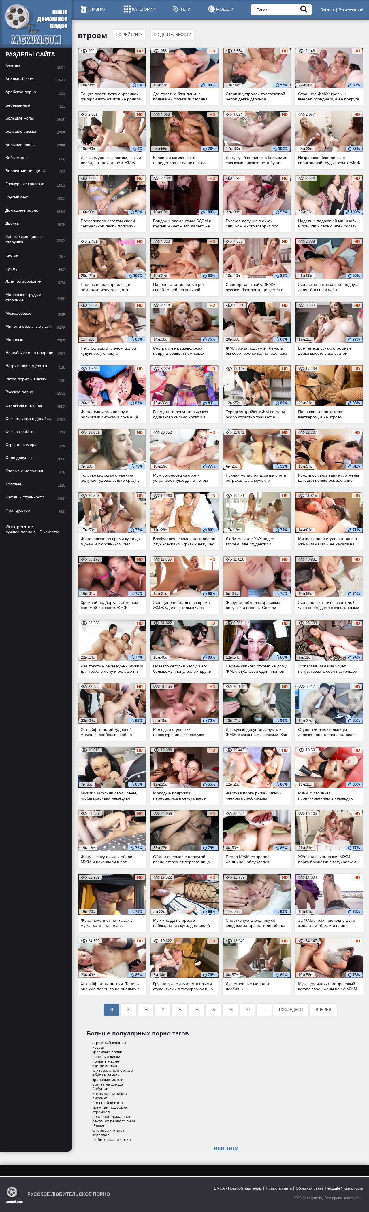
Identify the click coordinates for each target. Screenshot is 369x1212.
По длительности (172, 35)
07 (214, 1010)
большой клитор (107, 1102)
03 (146, 1010)
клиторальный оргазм (112, 1070)
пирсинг (99, 1098)
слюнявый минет (108, 1130)
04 (163, 1010)
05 (180, 1010)
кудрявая (101, 1135)
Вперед (323, 1010)
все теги (226, 1148)
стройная (101, 1111)
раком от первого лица (113, 1121)
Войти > (327, 9)
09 (248, 1010)
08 (231, 1010)
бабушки (100, 1088)
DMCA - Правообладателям (238, 1188)
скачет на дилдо (107, 1084)
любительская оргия (111, 1139)
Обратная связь (309, 1188)
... (264, 1010)
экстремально (105, 1065)
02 (129, 1010)
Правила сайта (279, 1188)
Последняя (291, 1010)
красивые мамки (107, 1079)
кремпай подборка (109, 1107)
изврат (98, 1047)
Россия (99, 1125)
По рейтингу (129, 35)
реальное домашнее (111, 1116)
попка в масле (105, 1061)
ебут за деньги (106, 1075)
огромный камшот (109, 1042)
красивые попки (107, 1052)
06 (197, 1010)
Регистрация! (350, 9)
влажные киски (106, 1056)
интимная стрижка (109, 1093)
